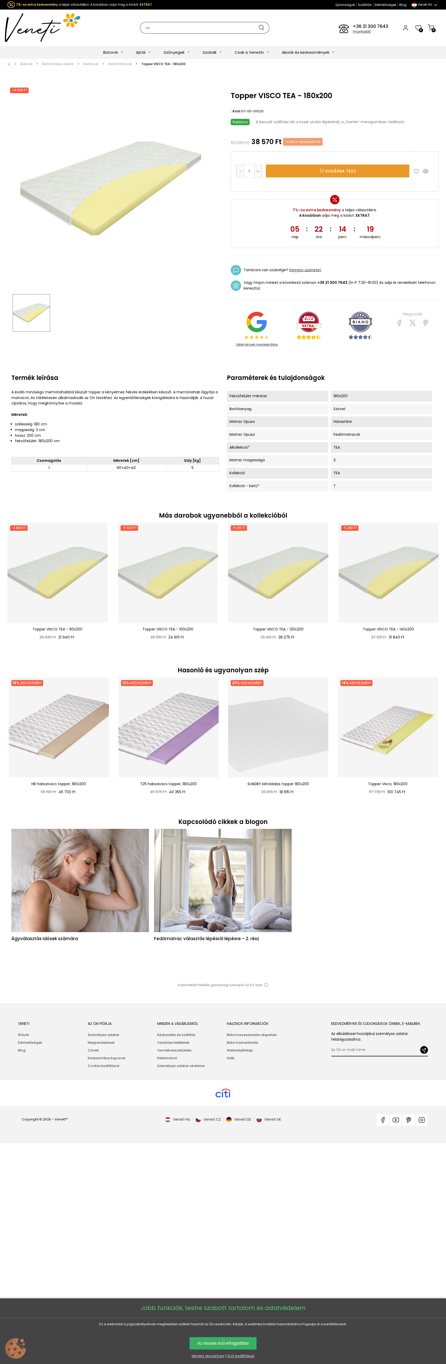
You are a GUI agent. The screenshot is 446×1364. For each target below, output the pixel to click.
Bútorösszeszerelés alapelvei (252, 1034)
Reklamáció (167, 1058)
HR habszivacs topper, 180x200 (58, 783)
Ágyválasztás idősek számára (44, 939)
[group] (58, 741)
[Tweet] (413, 323)
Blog (403, 5)
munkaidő (362, 31)
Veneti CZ (212, 1119)
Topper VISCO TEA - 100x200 (167, 629)
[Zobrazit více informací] (266, 985)
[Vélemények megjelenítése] (309, 325)
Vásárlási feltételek (173, 1042)
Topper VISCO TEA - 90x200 (57, 629)
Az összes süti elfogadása (223, 1343)
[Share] (399, 323)
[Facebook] (383, 1120)
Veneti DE (242, 1119)
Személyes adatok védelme (181, 1065)
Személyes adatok (103, 1034)
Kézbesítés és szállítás (176, 1034)
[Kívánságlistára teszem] (417, 171)
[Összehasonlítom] (428, 171)
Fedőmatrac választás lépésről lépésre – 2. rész (206, 939)
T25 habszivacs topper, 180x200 (168, 783)
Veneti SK (272, 1119)
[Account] (405, 27)
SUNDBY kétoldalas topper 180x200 (278, 783)
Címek (93, 1050)
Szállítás (365, 5)
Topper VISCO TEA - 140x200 (388, 629)
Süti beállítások (240, 1356)
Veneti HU (181, 1119)
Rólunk (23, 1034)
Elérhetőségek (385, 5)
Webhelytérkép (240, 1050)
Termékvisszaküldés (174, 1050)
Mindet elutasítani (208, 1356)
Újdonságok (345, 5)
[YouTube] (396, 1120)
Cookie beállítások (104, 1065)
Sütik (231, 1058)
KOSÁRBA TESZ (340, 171)
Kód (236, 111)
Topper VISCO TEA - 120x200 (278, 629)
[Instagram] (421, 1120)
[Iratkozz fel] (424, 1050)
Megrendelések (101, 1042)
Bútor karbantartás (242, 1042)
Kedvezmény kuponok (106, 1058)
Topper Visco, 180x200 (388, 783)
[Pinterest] (426, 323)
